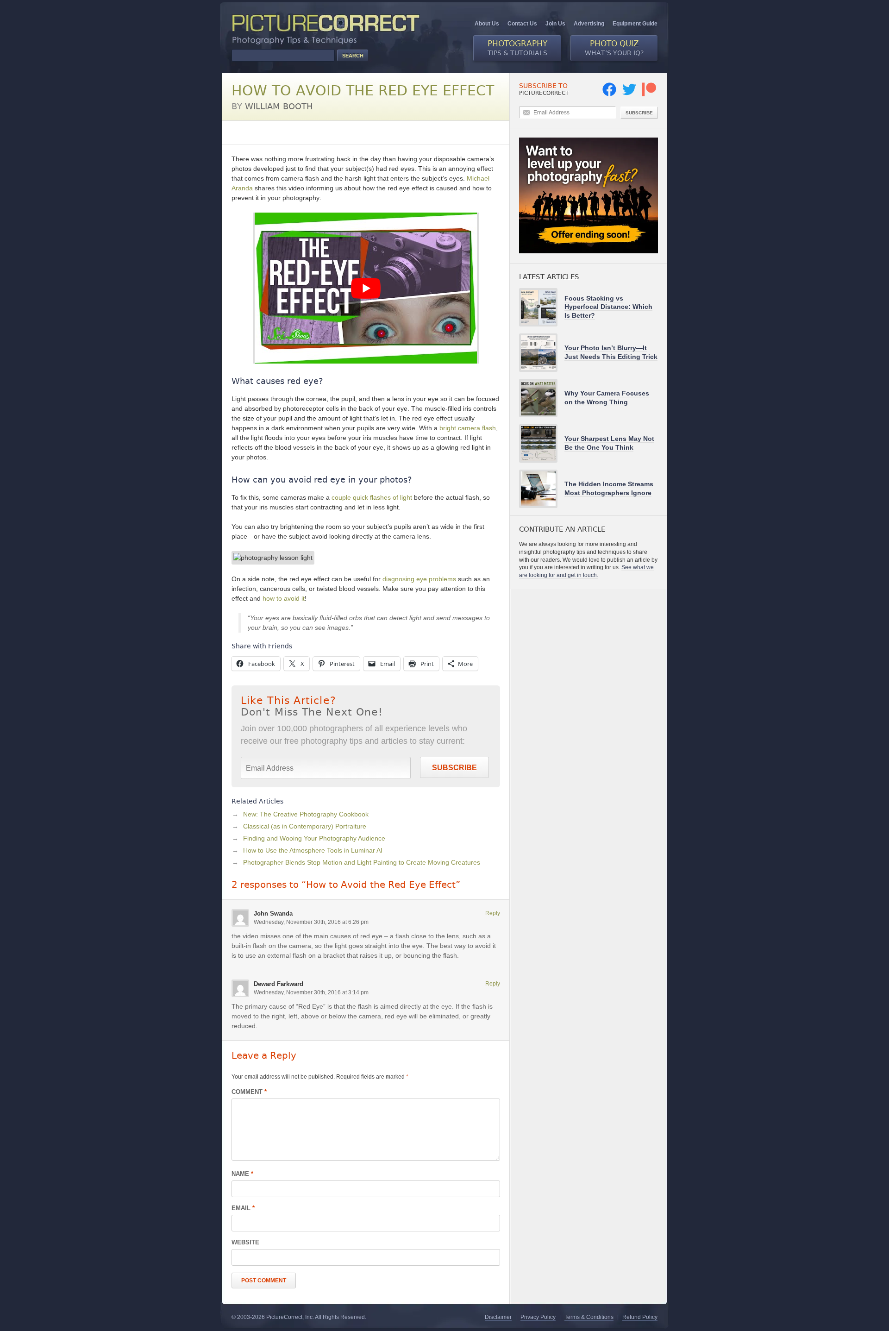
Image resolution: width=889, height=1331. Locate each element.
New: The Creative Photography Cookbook (306, 814)
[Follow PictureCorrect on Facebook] (609, 94)
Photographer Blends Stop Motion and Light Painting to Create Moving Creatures (361, 862)
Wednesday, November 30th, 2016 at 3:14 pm (311, 992)
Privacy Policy (538, 1317)
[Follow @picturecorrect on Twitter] (629, 94)
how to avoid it (284, 598)
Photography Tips (257, 132)
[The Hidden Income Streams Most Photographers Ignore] (541, 489)
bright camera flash (467, 428)
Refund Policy (639, 1317)
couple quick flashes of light (372, 497)
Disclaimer (498, 1317)
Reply (492, 913)
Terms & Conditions (589, 1317)
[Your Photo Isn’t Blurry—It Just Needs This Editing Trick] (541, 352)
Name (242, 1173)
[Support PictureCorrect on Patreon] (649, 94)
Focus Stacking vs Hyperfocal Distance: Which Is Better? (608, 307)
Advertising (589, 23)
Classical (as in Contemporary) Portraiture (304, 826)
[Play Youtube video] (366, 288)
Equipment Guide (635, 23)
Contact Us (522, 23)
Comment (249, 1091)
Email (243, 1208)
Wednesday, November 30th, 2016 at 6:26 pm (311, 922)
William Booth (279, 106)
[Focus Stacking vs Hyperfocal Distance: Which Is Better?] (541, 307)
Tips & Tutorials (517, 48)
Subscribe (454, 768)
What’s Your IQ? (614, 48)
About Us (487, 23)
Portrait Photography (323, 132)
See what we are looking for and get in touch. (586, 571)
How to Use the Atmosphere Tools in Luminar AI (312, 850)
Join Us (555, 23)
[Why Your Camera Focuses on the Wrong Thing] (541, 398)
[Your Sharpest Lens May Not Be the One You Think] (541, 443)
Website (245, 1242)
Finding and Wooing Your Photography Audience (314, 838)
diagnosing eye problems (419, 579)
